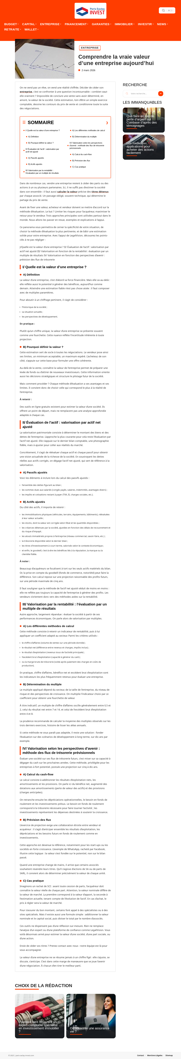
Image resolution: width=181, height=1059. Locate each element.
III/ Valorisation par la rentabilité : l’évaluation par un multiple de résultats (42, 171)
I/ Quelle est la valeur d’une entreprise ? (43, 130)
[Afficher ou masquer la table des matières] (81, 122)
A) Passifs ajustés (36, 158)
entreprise (26, 91)
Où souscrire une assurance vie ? (89, 1029)
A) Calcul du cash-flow (82, 154)
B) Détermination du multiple (84, 136)
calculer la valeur (67, 191)
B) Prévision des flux (81, 160)
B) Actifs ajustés (35, 164)
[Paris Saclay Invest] (90, 11)
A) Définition (33, 136)
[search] (163, 10)
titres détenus (100, 191)
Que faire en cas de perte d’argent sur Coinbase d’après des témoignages (142, 120)
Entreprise (90, 47)
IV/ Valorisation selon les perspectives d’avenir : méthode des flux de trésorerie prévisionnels (87, 145)
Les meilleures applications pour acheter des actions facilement (140, 148)
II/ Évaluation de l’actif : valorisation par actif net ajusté (42, 150)
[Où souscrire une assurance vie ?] (91, 1016)
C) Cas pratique (79, 167)
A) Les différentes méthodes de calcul (88, 130)
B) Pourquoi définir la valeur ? (41, 143)
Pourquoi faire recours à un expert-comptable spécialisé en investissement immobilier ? (39, 1026)
